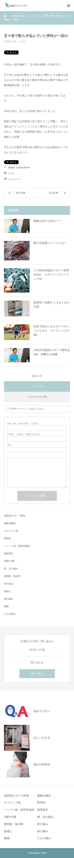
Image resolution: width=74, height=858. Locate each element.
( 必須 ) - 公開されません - (24, 434)
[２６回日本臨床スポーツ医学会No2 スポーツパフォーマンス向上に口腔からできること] (17, 280)
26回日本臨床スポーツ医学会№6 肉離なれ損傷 (52, 352)
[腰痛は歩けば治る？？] (17, 226)
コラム (22, 41)
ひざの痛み (10, 614)
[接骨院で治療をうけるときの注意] (17, 308)
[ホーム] (5, 16)
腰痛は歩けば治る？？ (47, 220)
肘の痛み (8, 583)
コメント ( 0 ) (37, 386)
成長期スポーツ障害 (14, 515)
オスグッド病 (11, 530)
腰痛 (6, 606)
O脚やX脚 (9, 561)
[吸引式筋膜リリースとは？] (17, 250)
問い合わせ (37, 673)
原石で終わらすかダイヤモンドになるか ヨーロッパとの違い (51, 330)
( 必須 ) (22, 424)
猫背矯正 (8, 553)
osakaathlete (23, 167)
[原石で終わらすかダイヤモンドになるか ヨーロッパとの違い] (17, 332)
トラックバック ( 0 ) (37, 397)
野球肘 (7, 538)
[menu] (68, 5)
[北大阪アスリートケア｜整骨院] (16, 5)
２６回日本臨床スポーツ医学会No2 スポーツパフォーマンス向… (51, 274)
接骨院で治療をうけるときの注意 (51, 304)
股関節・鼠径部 (12, 576)
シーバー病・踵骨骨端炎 (17, 546)
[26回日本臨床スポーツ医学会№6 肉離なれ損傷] (17, 355)
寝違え (7, 591)
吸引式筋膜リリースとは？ (50, 242)
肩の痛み (8, 598)
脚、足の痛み (11, 568)
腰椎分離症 (10, 523)
